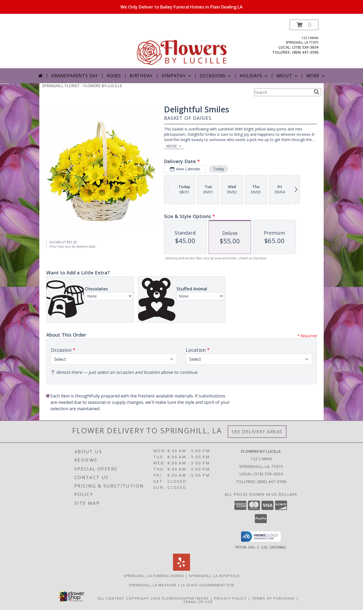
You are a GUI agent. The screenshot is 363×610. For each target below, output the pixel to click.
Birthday (141, 76)
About (284, 76)
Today (218, 168)
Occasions (213, 76)
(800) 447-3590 (305, 52)
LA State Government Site (207, 585)
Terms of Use (198, 601)
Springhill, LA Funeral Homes (153, 575)
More (312, 76)
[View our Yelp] (181, 569)
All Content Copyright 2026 (129, 598)
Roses (114, 76)
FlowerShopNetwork (185, 598)
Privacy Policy (230, 598)
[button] (304, 25)
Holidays (251, 76)
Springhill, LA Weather (152, 585)
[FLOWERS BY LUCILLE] (182, 43)
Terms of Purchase (273, 598)
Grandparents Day (74, 76)
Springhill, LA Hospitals (214, 575)
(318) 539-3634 (305, 47)
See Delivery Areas (257, 432)
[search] (316, 92)
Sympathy (174, 76)
